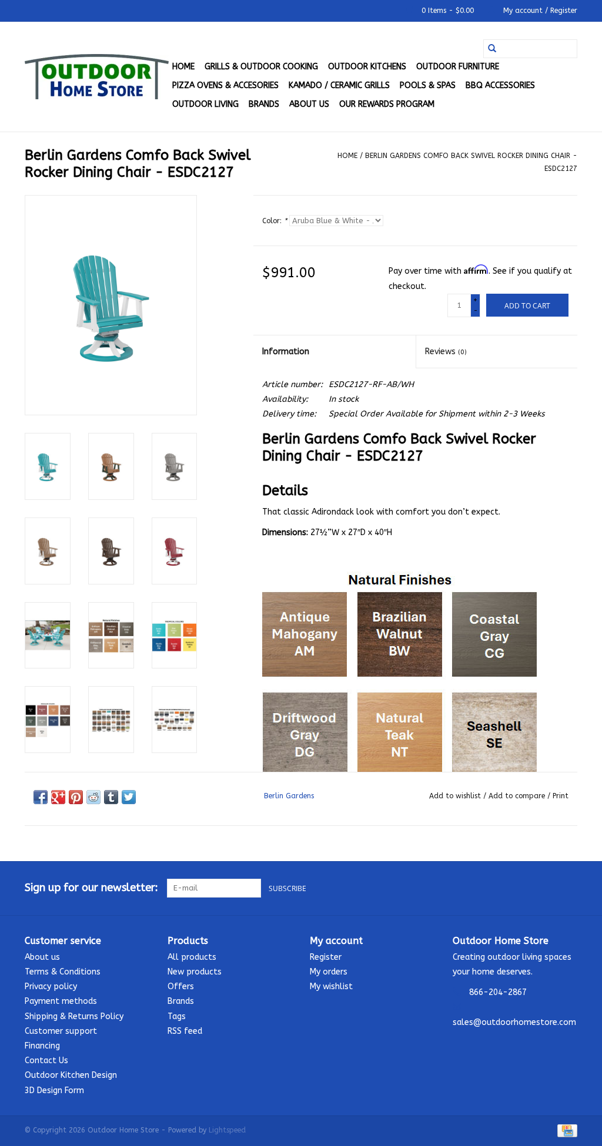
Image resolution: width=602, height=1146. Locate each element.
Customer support (61, 1031)
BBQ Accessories (500, 85)
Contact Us (46, 1061)
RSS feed (185, 1031)
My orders (328, 972)
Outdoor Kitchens (367, 67)
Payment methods (61, 1001)
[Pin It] (76, 797)
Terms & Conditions (63, 972)
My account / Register (539, 10)
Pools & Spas (428, 85)
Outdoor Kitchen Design (71, 1075)
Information (285, 352)
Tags (177, 1016)
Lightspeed (227, 1130)
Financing (42, 1046)
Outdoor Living (205, 104)
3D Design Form (54, 1090)
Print (560, 796)
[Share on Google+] (58, 797)
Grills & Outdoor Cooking (261, 67)
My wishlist (331, 987)
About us (309, 104)
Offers (181, 987)
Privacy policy (51, 987)
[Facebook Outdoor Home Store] (525, 888)
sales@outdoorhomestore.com (514, 1022)
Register (326, 957)
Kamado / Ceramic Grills (339, 85)
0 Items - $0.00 (447, 10)
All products (192, 957)
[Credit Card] (565, 1130)
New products (195, 972)
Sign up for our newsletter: (91, 888)
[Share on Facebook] (41, 797)
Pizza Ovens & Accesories (225, 85)
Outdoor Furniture (457, 67)
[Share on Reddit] (93, 797)
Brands (264, 104)
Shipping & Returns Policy (74, 1016)
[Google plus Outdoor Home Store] (546, 888)
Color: (274, 221)
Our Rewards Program (386, 104)
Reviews (446, 352)
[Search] (492, 48)
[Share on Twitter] (129, 797)
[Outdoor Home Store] (97, 76)
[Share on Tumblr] (111, 797)
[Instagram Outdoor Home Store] (567, 888)
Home (183, 67)
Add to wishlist (456, 796)
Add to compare (518, 796)
